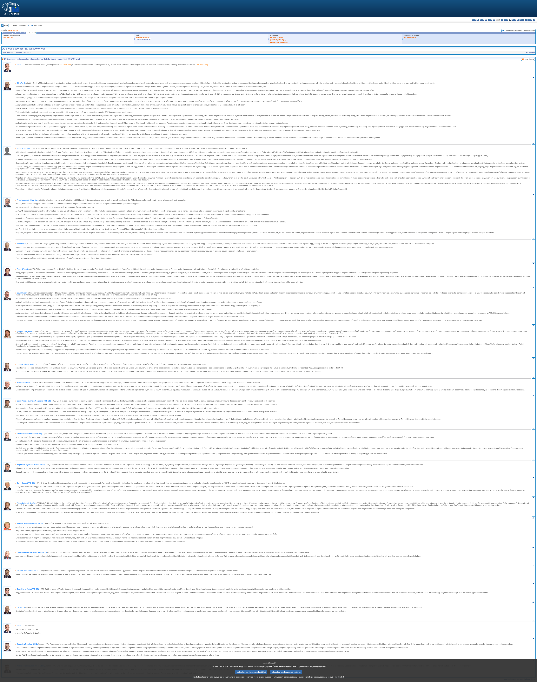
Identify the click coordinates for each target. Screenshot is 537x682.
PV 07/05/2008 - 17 (142, 37)
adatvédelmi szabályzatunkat (285, 677)
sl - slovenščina (528, 20)
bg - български (473, 20)
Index (6, 25)
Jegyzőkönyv (529, 59)
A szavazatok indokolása (279, 41)
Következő (22, 25)
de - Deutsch (483, 20)
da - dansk (481, 20)
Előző (15, 25)
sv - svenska (534, 20)
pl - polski (518, 20)
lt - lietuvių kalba (507, 20)
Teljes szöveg (38, 25)
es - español (475, 20)
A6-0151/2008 (8, 37)
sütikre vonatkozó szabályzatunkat (313, 677)
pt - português (521, 20)
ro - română (523, 20)
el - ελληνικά (489, 20)
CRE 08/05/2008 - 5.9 (277, 39)
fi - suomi (531, 20)
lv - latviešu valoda (505, 20)
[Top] (533, 78)
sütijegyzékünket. (337, 677)
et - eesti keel (486, 20)
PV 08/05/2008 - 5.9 (276, 37)
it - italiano (502, 20)
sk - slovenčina (526, 20)
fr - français (494, 20)
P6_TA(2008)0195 (410, 37)
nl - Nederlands (515, 20)
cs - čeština (478, 20)
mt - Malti (513, 20)
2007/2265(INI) (13, 30)
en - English (491, 20)
